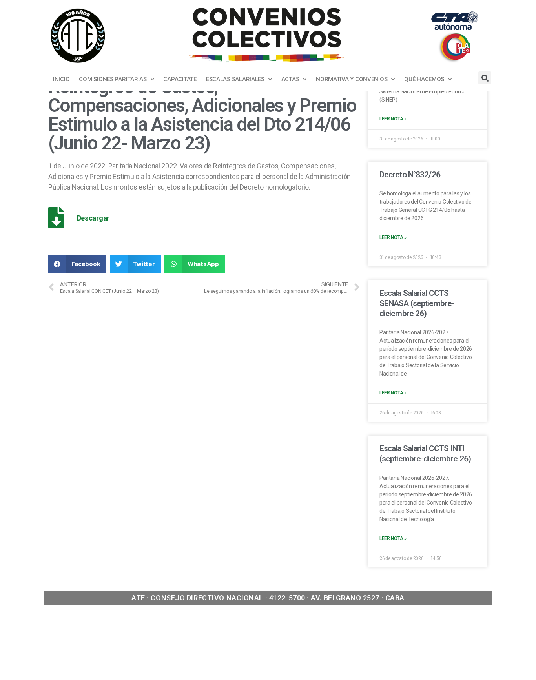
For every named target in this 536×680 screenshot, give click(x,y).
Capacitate (179, 79)
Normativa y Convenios (351, 79)
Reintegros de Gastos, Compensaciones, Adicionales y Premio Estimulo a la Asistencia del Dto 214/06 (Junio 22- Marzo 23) (202, 114)
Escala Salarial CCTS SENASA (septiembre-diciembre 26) (416, 303)
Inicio (61, 79)
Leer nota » (393, 119)
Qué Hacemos (424, 79)
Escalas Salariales (235, 79)
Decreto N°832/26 (409, 174)
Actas (290, 79)
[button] (77, 264)
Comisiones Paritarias (112, 79)
